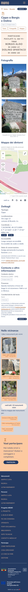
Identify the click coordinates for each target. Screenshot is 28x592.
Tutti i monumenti (7, 429)
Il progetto (5, 511)
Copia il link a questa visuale (19, 196)
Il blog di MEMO (7, 515)
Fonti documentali (8, 526)
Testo (4, 28)
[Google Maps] (16, 200)
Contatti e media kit (9, 538)
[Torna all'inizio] (25, 570)
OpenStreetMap (18, 193)
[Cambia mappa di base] (3, 164)
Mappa (22, 28)
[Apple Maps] (21, 200)
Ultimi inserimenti (8, 487)
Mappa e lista (6, 480)
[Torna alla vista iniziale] (25, 162)
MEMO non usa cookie (13, 589)
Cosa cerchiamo (7, 550)
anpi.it (9, 576)
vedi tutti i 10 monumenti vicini (14, 406)
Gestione (4, 558)
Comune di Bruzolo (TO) (9, 418)
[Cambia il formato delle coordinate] (11, 225)
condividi (21, 9)
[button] (17, 136)
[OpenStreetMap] (12, 200)
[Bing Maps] (25, 200)
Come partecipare (8, 546)
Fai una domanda (7, 519)
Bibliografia (6, 530)
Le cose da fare (7, 554)
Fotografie (12, 28)
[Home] (5, 3)
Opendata (5, 523)
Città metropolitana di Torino (11, 423)
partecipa (12, 462)
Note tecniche (6, 534)
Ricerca (7, 483)
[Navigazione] (24, 3)
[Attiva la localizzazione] (3, 169)
